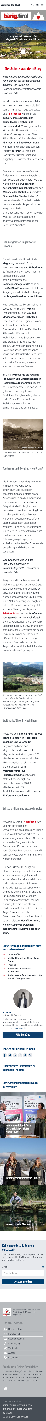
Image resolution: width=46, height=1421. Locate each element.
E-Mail (5, 1267)
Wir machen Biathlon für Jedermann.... (19, 970)
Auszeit (11, 1353)
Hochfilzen (30, 821)
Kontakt (7, 1413)
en (37, 5)
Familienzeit (14, 1334)
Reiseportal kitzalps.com (17, 1405)
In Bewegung (14, 1343)
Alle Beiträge (23, 1034)
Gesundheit (13, 1357)
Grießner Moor (11, 613)
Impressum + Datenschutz (17, 1409)
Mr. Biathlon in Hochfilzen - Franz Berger (23, 959)
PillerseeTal (14, 113)
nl (32, 5)
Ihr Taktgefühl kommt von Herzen (23, 1178)
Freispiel (12, 965)
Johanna (7, 1012)
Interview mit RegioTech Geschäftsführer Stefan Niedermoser (18, 1128)
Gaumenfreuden (16, 1338)
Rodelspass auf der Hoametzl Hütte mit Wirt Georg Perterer (25, 977)
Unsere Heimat (15, 1329)
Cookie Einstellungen (15, 1416)
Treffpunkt (13, 1348)
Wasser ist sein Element (18, 1224)
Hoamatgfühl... (15, 954)
